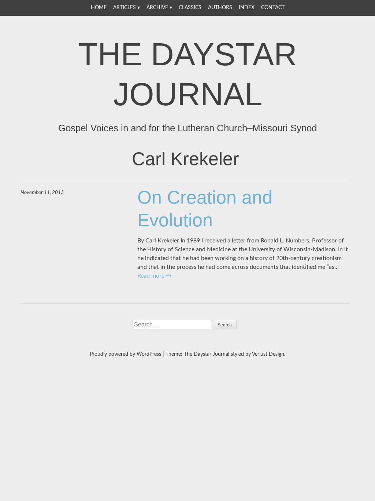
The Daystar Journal (187, 74)
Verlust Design (268, 354)
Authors (220, 7)
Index (247, 7)
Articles (124, 7)
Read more (154, 276)
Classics (190, 7)
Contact (273, 7)
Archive (157, 7)
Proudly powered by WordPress (125, 354)
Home (99, 7)
